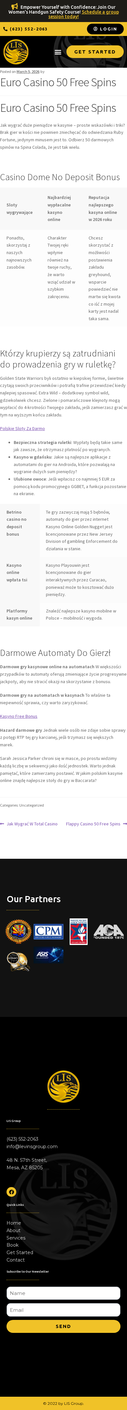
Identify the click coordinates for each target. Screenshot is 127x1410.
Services (16, 1238)
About (14, 1230)
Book (13, 1245)
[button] (25, 29)
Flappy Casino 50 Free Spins (93, 823)
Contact (16, 1260)
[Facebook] (11, 1192)
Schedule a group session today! (84, 14)
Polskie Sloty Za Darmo (22, 428)
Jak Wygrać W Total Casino (32, 823)
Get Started (20, 1252)
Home (14, 1223)
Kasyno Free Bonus (18, 716)
